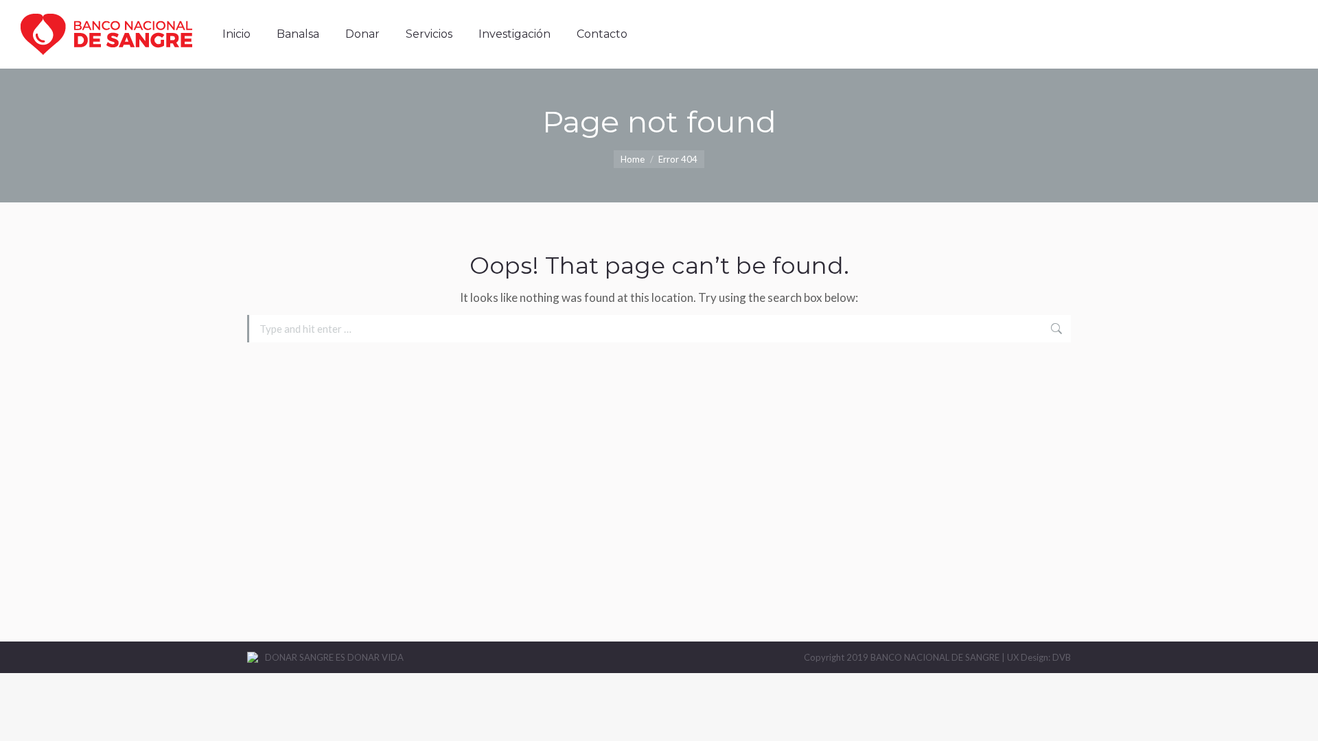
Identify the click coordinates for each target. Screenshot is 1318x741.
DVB (1061, 657)
